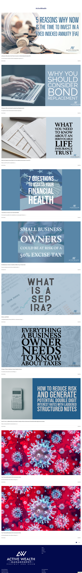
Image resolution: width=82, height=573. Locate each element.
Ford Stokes (3, 165)
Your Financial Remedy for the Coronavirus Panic (11, 477)
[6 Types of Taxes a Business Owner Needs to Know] (41, 346)
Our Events (43, 570)
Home (43, 547)
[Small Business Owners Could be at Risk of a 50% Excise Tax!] (41, 242)
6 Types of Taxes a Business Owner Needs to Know (11, 369)
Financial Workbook (4, 569)
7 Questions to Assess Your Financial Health (10, 212)
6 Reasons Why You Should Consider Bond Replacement (12, 108)
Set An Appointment (45, 569)
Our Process (44, 551)
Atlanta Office (44, 572)
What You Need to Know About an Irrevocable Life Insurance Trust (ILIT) (15, 160)
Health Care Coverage (4, 572)
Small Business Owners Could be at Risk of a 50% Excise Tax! (13, 264)
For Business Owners (4, 570)
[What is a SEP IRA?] (41, 294)
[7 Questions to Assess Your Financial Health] (41, 189)
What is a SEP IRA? (5, 316)
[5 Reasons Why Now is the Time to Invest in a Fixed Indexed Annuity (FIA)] (41, 33)
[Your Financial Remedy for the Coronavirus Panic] (41, 452)
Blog (42, 553)
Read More (79, 165)
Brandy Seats (4, 269)
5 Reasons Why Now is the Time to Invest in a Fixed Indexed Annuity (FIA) (16, 55)
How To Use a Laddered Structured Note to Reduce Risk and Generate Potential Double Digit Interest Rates (23, 421)
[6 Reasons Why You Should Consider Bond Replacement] (41, 85)
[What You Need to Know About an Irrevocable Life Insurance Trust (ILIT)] (41, 137)
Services (43, 550)
